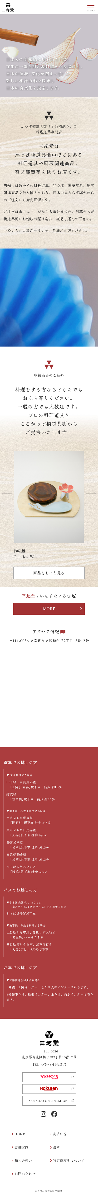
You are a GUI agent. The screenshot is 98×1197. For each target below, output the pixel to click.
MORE (49, 608)
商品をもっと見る (49, 573)
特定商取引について (69, 1160)
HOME (20, 1133)
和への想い (23, 1160)
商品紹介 (60, 1133)
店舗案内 (22, 1147)
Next (91, 493)
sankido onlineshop (48, 1100)
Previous (7, 493)
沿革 (56, 1147)
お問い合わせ (25, 1173)
